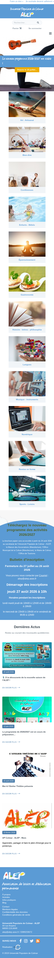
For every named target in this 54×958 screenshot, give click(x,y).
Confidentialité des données (15, 912)
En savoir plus (9, 688)
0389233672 (26, 932)
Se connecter (35, 28)
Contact (5, 906)
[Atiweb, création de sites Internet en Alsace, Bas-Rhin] (17, 947)
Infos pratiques (9, 900)
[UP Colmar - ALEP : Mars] (27, 819)
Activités (6, 897)
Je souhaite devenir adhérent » (40, 1)
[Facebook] (20, 941)
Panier (16, 28)
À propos (6, 894)
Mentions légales (10, 909)
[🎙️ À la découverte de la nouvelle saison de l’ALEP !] (27, 656)
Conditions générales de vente (16, 915)
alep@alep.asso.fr (10, 932)
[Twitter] (32, 941)
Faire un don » (16, 1)
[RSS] (38, 941)
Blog (4, 902)
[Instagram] (26, 941)
